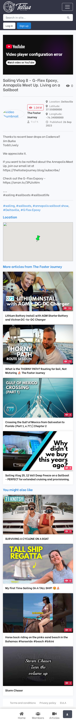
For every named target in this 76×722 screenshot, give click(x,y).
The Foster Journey (34, 115)
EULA (63, 702)
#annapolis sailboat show (50, 205)
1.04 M (38, 107)
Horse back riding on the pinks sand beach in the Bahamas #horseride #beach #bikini (36, 639)
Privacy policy (48, 702)
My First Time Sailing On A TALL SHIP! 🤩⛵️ (32, 588)
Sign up (23, 25)
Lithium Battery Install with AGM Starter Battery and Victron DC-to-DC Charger (36, 317)
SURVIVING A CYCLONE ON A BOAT (27, 539)
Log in (9, 25)
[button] (38, 238)
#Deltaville (11, 209)
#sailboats (23, 205)
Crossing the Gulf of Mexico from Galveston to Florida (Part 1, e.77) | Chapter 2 (35, 424)
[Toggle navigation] (67, 7)
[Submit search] (68, 17)
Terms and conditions (23, 702)
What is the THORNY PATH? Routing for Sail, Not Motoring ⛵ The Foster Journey (36, 371)
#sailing (9, 205)
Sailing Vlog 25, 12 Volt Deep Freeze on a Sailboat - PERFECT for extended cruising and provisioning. (37, 477)
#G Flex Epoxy (30, 209)
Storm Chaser (14, 690)
